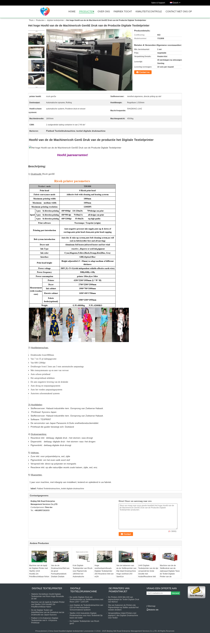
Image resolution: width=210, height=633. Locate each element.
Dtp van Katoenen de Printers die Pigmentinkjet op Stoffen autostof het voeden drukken (123, 607)
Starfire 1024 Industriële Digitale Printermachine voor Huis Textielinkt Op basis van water (86, 615)
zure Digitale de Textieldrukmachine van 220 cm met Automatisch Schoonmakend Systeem (86, 607)
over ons (104, 11)
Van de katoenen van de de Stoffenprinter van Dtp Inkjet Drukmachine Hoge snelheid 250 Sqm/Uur (126, 571)
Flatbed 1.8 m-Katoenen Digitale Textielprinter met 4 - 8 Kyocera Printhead (44, 620)
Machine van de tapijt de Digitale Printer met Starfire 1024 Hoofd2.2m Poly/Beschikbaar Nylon (39, 571)
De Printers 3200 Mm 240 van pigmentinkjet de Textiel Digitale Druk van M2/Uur (123, 599)
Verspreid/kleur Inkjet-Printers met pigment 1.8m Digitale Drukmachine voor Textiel (123, 615)
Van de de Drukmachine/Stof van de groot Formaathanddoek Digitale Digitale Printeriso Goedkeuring (60, 572)
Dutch (175, 2)
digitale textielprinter (55, 20)
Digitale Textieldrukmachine (83, 590)
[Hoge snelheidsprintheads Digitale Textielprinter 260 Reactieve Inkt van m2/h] (104, 556)
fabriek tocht (123, 11)
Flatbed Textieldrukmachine (48, 489)
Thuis (31, 20)
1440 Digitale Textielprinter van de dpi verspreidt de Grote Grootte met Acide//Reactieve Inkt (148, 571)
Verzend (175, 593)
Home (71, 11)
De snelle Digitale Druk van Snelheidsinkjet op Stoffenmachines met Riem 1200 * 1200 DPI (86, 599)
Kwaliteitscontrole (149, 11)
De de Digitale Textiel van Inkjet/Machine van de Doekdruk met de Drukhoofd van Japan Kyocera (47, 612)
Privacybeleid (41, 631)
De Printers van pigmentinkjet (119, 590)
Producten (40, 20)
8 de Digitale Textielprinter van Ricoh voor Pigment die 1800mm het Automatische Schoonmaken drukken (82, 572)
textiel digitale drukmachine (72, 489)
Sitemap (151, 606)
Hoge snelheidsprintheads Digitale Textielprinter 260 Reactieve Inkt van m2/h (104, 571)
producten (86, 11)
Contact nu (144, 72)
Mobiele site (153, 610)
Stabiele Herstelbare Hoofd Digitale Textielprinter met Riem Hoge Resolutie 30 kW (47, 596)
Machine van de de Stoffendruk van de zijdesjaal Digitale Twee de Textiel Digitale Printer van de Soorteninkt (170, 572)
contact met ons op (179, 11)
